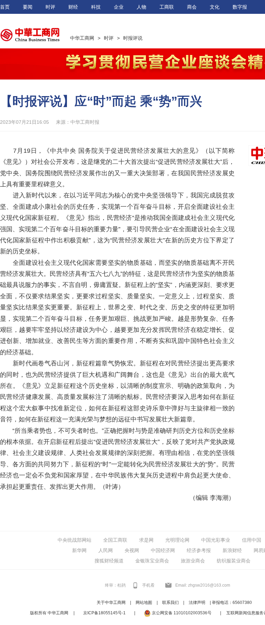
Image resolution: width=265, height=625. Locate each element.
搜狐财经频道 (109, 560)
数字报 (240, 7)
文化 (214, 7)
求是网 (146, 540)
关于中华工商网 (111, 602)
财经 (73, 7)
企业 (119, 7)
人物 (141, 7)
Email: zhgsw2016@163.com (202, 585)
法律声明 (197, 602)
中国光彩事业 (215, 540)
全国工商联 (115, 540)
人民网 (105, 550)
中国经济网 (163, 550)
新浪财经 (232, 550)
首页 (5, 7)
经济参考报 (199, 550)
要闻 (27, 7)
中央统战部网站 (74, 540)
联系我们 (170, 602)
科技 (96, 7)
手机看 (148, 585)
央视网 (132, 550)
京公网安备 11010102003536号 (181, 612)
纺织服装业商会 (234, 560)
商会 (192, 7)
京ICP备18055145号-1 (104, 612)
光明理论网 (177, 540)
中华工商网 (82, 38)
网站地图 (144, 602)
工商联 (166, 7)
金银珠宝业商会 (152, 560)
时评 (50, 7)
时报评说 (133, 38)
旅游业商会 (193, 560)
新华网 (79, 550)
